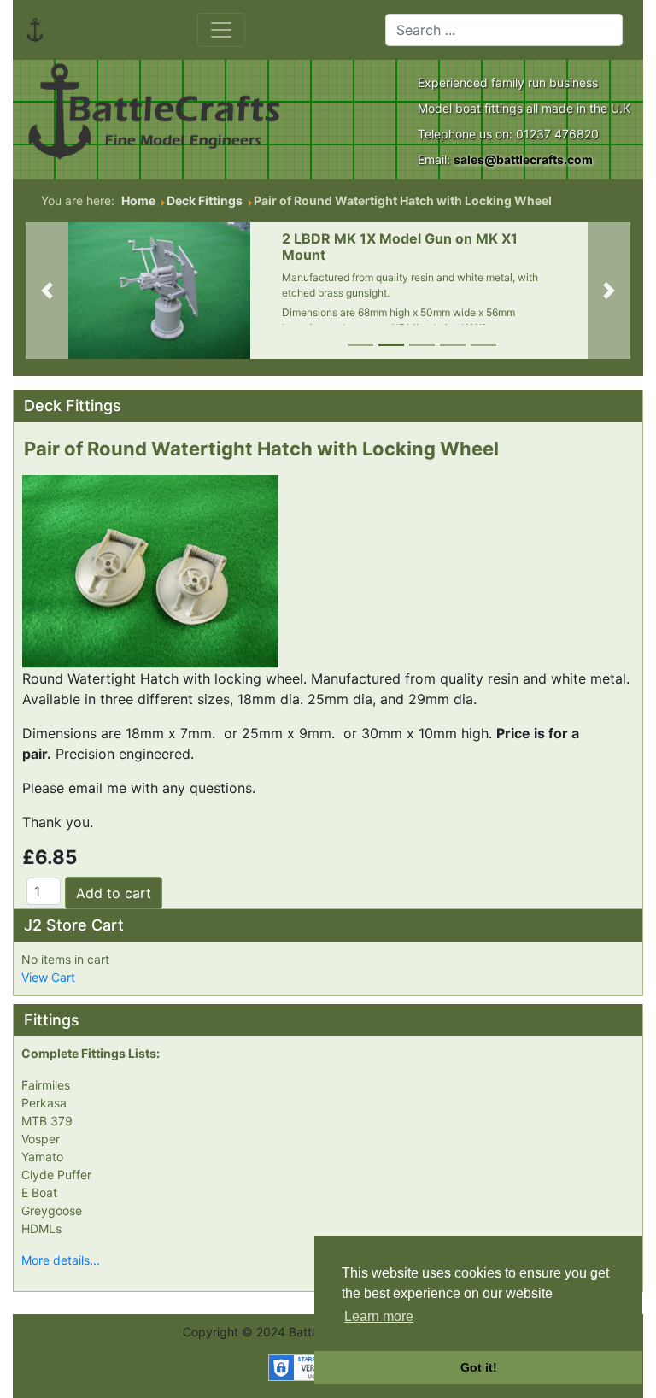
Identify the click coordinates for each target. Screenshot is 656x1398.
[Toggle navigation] (221, 30)
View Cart (48, 977)
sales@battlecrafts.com (523, 159)
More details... (60, 1260)
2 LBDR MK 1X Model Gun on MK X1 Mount (400, 246)
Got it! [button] (478, 1367)
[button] (47, 290)
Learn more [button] (378, 1316)
